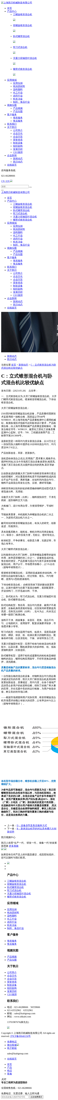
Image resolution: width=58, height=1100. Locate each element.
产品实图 (12, 960)
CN (3, 181)
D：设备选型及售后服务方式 (32, 825)
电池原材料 (13, 912)
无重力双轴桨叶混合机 (19, 893)
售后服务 (12, 944)
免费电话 (12, 1041)
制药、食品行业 (15, 928)
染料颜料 (12, 915)
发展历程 (12, 991)
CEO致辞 (12, 994)
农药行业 (12, 922)
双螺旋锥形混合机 (16, 884)
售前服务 (12, 941)
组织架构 (12, 988)
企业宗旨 (12, 978)
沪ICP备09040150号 (20, 1036)
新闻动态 (12, 356)
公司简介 (12, 972)
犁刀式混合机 (14, 890)
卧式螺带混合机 (15, 887)
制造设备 (12, 985)
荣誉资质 (12, 982)
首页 (13, 365)
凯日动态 (12, 359)
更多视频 (13, 846)
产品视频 (12, 956)
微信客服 (12, 1045)
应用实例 (12, 909)
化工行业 (12, 919)
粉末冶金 (12, 925)
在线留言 (12, 1058)
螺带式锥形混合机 (16, 896)
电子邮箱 (12, 1048)
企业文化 (12, 975)
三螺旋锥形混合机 (16, 881)
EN (8, 181)
